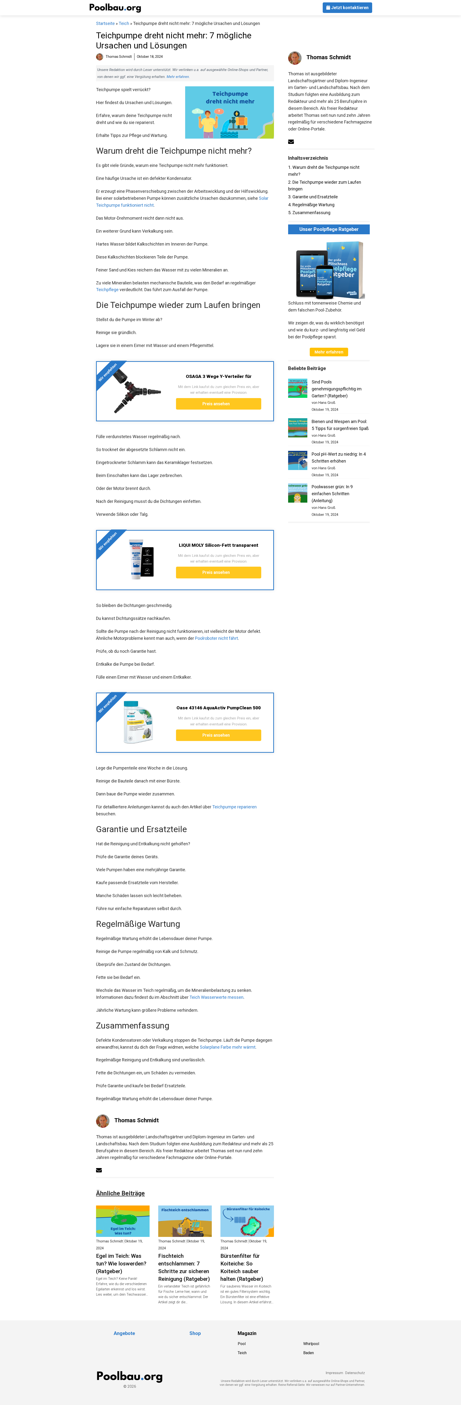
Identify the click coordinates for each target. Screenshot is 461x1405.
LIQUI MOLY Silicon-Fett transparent (218, 545)
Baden (308, 1353)
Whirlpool (311, 1343)
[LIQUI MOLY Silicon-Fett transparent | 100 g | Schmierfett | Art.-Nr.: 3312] (136, 559)
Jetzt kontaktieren (349, 7)
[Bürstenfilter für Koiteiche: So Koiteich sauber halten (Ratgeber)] (247, 1233)
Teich (124, 23)
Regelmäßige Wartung (311, 204)
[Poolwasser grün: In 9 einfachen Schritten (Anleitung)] (297, 494)
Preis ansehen (216, 403)
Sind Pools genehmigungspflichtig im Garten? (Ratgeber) (337, 388)
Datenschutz (355, 1373)
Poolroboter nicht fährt (216, 638)
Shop (195, 1333)
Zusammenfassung (309, 212)
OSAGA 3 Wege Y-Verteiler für (219, 376)
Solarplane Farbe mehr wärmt (227, 1047)
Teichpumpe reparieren (234, 806)
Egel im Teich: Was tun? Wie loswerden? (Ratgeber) (121, 1263)
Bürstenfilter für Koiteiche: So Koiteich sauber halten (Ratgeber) (241, 1267)
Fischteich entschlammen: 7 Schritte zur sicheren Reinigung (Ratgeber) (184, 1267)
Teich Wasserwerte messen (216, 997)
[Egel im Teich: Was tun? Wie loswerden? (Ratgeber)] (123, 1233)
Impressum (334, 1373)
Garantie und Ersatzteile (313, 196)
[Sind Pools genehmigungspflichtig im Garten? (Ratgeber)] (297, 389)
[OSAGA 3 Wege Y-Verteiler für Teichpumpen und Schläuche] (136, 391)
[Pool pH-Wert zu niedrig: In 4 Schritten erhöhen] (297, 461)
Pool (242, 1343)
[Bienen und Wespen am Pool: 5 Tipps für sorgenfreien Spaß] (297, 429)
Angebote (124, 1333)
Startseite (105, 23)
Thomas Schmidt (136, 1120)
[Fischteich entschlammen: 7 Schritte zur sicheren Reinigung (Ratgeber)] (185, 1233)
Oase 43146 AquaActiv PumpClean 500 (218, 708)
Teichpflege (107, 289)
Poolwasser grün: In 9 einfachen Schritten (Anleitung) (332, 493)
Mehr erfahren (178, 77)
